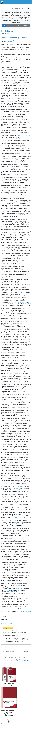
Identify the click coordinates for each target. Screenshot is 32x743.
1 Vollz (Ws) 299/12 (7, 223)
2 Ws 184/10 (10, 591)
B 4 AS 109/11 (17, 517)
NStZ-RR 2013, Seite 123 (24, 135)
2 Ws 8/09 (19, 588)
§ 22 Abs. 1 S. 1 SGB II (8, 520)
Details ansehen (11, 25)
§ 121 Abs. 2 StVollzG (25, 611)
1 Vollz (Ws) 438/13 (12, 41)
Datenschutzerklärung (23, 25)
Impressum (19, 647)
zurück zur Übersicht (6, 623)
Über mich (11, 647)
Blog (18, 651)
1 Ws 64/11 (7, 438)
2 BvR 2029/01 (20, 302)
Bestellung (5, 8)
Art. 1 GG (25, 240)
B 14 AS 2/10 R (17, 488)
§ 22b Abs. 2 (20, 478)
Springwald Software (22, 660)
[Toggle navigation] (29, 2)
